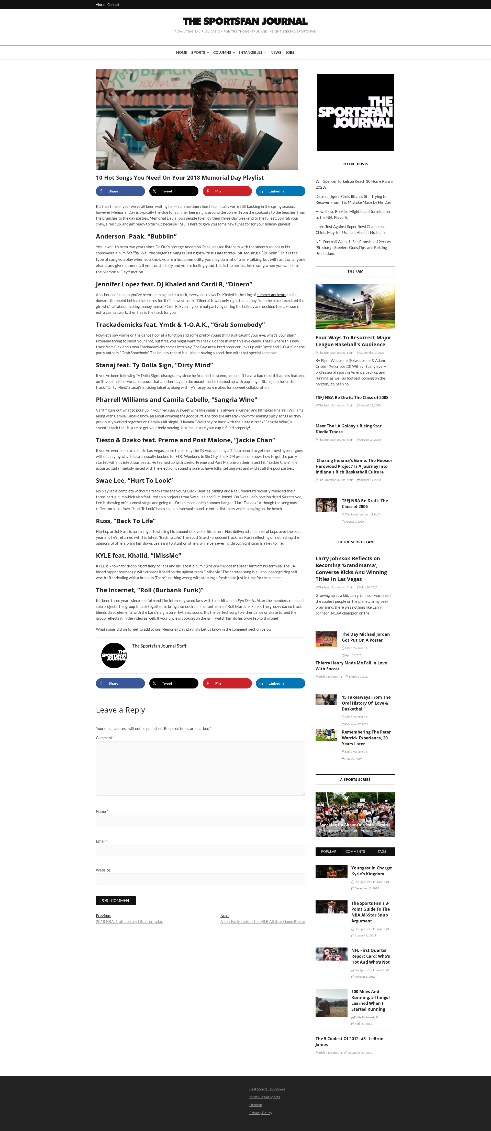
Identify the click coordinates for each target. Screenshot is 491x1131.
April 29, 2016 (363, 1023)
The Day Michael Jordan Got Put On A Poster (366, 637)
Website (103, 870)
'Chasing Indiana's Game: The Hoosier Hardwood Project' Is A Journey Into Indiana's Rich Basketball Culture (354, 466)
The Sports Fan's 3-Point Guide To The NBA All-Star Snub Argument (370, 912)
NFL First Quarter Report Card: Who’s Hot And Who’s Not (370, 956)
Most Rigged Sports (264, 1097)
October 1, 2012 (364, 976)
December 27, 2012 (359, 1052)
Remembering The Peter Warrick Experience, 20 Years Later (366, 738)
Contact (113, 5)
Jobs (290, 52)
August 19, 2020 (370, 479)
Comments (355, 851)
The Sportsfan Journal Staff (335, 352)
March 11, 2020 (358, 676)
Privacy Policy (260, 1113)
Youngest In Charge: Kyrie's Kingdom (371, 871)
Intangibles (250, 52)
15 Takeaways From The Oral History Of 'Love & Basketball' (366, 703)
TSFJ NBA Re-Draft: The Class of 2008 (352, 397)
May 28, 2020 (368, 587)
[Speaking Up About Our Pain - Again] (355, 814)
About (100, 5)
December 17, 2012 (366, 888)
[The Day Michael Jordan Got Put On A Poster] (326, 639)
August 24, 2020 (370, 439)
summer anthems (271, 294)
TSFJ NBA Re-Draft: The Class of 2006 (365, 503)
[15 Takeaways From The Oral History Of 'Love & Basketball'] (326, 699)
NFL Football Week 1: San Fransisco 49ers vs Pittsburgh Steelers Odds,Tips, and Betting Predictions (353, 247)
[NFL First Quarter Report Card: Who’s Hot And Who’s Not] (332, 950)
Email (102, 841)
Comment (105, 737)
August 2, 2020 (354, 521)
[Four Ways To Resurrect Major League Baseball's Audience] (355, 306)
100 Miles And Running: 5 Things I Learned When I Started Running (370, 1000)
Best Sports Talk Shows (267, 1089)
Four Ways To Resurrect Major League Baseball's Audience (353, 341)
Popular (328, 851)
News (276, 52)
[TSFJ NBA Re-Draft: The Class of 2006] (326, 505)
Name (102, 811)
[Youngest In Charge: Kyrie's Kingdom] (332, 868)
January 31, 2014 (365, 935)
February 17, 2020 (356, 724)
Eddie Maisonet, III (356, 648)
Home (181, 52)
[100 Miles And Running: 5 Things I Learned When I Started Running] (332, 991)
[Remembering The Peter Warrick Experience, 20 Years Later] (326, 735)
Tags (382, 851)
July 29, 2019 (353, 758)
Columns (222, 52)
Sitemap (255, 1105)
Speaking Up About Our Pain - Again (353, 824)
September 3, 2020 (372, 352)
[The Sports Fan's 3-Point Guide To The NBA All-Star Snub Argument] (332, 903)
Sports (198, 52)
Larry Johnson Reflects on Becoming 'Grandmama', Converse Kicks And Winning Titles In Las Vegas (351, 569)
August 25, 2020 (370, 405)
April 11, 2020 (353, 655)
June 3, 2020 (372, 830)
